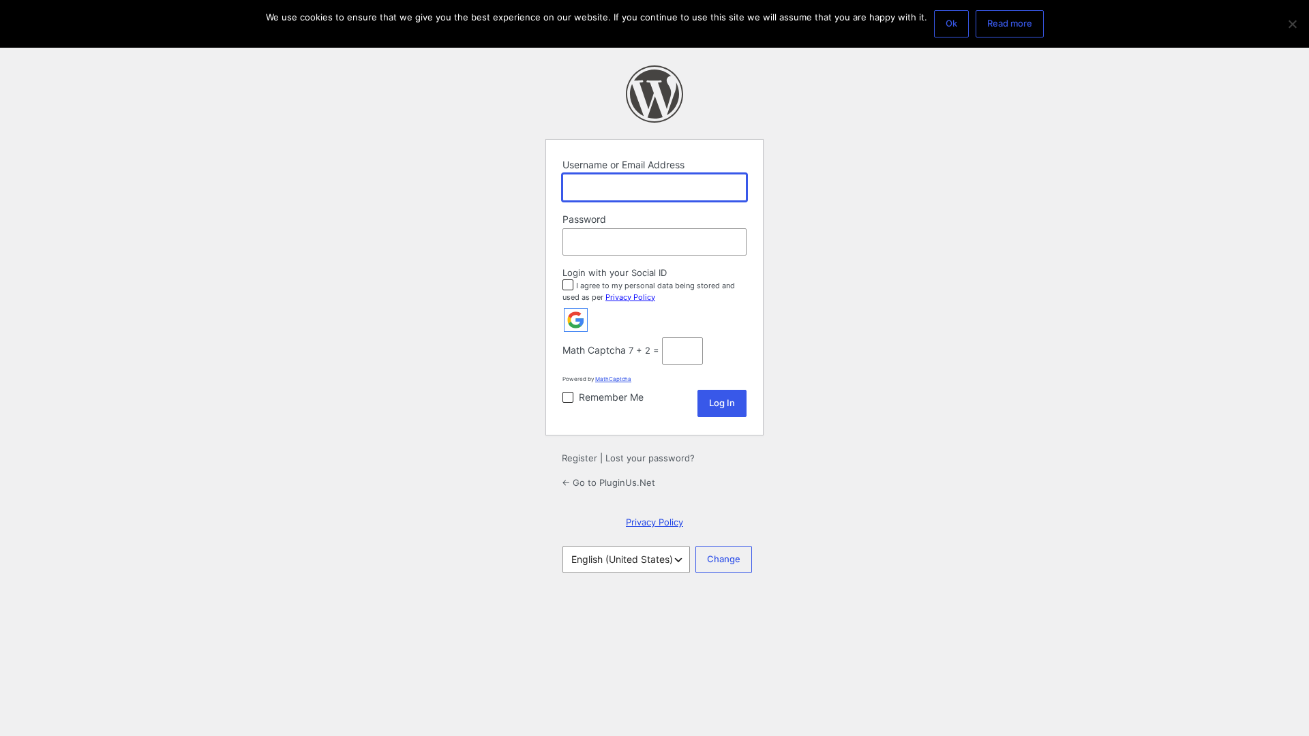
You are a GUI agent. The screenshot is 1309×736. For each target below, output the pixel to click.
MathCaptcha (613, 378)
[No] (1292, 24)
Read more (1009, 23)
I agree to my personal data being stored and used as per (648, 291)
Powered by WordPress (654, 94)
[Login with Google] (576, 320)
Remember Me (611, 397)
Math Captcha (594, 350)
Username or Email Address (623, 164)
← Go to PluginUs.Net (608, 482)
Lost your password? (650, 458)
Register (579, 458)
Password (584, 219)
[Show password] (733, 242)
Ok (951, 23)
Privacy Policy (630, 297)
